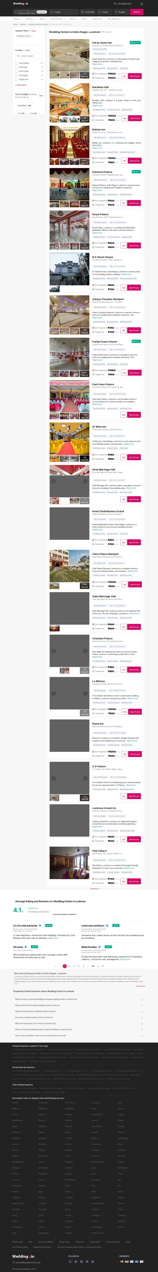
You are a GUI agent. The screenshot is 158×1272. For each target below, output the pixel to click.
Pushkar (68, 1138)
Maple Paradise (89, 947)
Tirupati (121, 1114)
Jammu (121, 1108)
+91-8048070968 (118, 54)
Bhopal (121, 1197)
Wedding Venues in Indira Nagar (24, 1088)
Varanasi (42, 1203)
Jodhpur (94, 1209)
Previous (54, 56)
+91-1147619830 (119, 180)
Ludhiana (16, 1197)
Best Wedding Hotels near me (87, 1075)
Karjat (67, 1132)
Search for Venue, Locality (27, 11)
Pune (93, 1174)
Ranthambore (18, 1162)
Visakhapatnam (97, 1203)
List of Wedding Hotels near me (114, 1075)
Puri (93, 1185)
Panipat (68, 1233)
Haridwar (121, 1156)
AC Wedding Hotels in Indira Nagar (87, 1049)
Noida (120, 1191)
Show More (140, 986)
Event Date (89, 12)
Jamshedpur (96, 1126)
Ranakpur (43, 1138)
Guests (105, 12)
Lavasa (94, 1120)
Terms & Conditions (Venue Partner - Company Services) (79, 1247)
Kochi (14, 1215)
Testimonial (97, 19)
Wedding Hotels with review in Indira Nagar (56, 1053)
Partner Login (17, 1242)
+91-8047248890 (119, 733)
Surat (93, 1191)
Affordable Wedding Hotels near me (26, 1071)
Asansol (15, 1144)
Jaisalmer (95, 1102)
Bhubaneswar (18, 1203)
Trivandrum (96, 1144)
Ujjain (14, 1233)
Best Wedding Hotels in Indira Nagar (121, 1053)
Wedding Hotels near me (52, 1071)
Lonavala (95, 1150)
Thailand (16, 1138)
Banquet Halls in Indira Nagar (99, 1088)
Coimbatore (17, 1227)
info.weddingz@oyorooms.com (28, 1262)
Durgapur (69, 1114)
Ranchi (120, 1209)
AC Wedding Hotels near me (76, 1071)
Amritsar (68, 1203)
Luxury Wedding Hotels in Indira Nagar (89, 1053)
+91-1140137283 (118, 266)
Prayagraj (122, 1215)
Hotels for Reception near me (64, 1079)
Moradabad (43, 1168)
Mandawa (43, 1108)
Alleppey (69, 1150)
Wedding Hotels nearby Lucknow (91, 1079)
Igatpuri (15, 1156)
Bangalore (43, 1174)
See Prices (135, 76)
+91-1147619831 (118, 480)
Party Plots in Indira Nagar (30, 1092)
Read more (97, 64)
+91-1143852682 (118, 519)
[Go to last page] (103, 966)
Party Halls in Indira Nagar (75, 1088)
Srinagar (121, 1126)
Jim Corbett (70, 1102)
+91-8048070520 (118, 394)
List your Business (113, 1242)
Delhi (93, 1168)
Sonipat (121, 1162)
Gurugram (69, 1197)
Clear (33, 31)
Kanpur (68, 1191)
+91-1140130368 (118, 138)
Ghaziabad (95, 1180)
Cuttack (121, 1227)
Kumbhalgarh (123, 1138)
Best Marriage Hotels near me (38, 1079)
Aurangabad (44, 1233)
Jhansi (68, 1156)
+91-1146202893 (118, 307)
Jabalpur (121, 1221)
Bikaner (42, 1150)
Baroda (42, 1197)
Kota (120, 1102)
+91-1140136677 (118, 95)
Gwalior (94, 1221)
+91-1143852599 (118, 606)
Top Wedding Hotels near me (101, 1071)
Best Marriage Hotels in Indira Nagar (84, 1057)
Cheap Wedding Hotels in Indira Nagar (53, 1057)
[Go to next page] (98, 966)
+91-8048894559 (119, 222)
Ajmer (14, 1126)
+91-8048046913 (118, 860)
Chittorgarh (43, 1102)
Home (15, 24)
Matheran (43, 1126)
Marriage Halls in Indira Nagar (51, 1088)
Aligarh (42, 1114)
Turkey (94, 1138)
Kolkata (15, 1174)
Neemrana (122, 1150)
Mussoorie (43, 1156)
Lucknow (23, 24)
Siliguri (68, 1227)
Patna (67, 1185)
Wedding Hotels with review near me (32, 1075)
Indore (41, 1180)
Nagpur (42, 1185)
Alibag (41, 1132)
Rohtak (15, 1102)
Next (85, 56)
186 (93, 966)
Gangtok (94, 1132)
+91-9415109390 (119, 777)
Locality (57, 12)
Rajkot (41, 1221)
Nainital (68, 1126)
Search (137, 12)
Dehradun (95, 1215)
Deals (84, 19)
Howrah (68, 1215)
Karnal (41, 1215)
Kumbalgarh (17, 1120)
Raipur (15, 1221)
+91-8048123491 (118, 563)
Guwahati (16, 1209)
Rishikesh (95, 1156)
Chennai (68, 1174)
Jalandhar (69, 1221)
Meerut (68, 1209)
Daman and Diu (97, 1233)
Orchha (121, 1120)
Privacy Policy (64, 1242)
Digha (93, 1108)
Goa (119, 1180)
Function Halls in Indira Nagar (54, 1092)
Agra (41, 1191)
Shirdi (41, 1162)
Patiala (121, 1132)
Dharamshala (96, 1114)
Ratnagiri (16, 1132)
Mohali (15, 1150)
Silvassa (16, 1168)
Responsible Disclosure (42, 1247)
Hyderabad (122, 1168)
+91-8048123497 (118, 816)
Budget (122, 12)
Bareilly (42, 1120)
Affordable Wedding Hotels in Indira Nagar (28, 1049)
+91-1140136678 (118, 646)
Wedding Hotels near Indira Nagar (43, 1061)
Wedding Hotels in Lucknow (38, 24)
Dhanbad (69, 1120)
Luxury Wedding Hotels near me (61, 1075)
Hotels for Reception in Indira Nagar (115, 1057)
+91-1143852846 (118, 350)
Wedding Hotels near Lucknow (118, 1079)
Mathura (15, 1108)
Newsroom (80, 1242)
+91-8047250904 (118, 690)
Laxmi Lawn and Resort (93, 925)
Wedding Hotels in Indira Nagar (59, 1049)
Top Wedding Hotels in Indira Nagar (116, 1049)
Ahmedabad (70, 1180)
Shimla (41, 1227)
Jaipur (120, 1174)
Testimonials (95, 1242)
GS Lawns (18, 947)
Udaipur (15, 1191)
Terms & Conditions (45, 1242)
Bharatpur (43, 1144)
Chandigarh (17, 1185)
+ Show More (20, 85)
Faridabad (95, 1197)
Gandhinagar (96, 1227)
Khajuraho (69, 1162)
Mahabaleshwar (98, 1162)
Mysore (68, 1144)
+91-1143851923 (118, 436)
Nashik (121, 1203)
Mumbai (68, 1168)
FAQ (30, 1242)
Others (120, 1144)
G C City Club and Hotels (25, 925)
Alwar (14, 1114)
